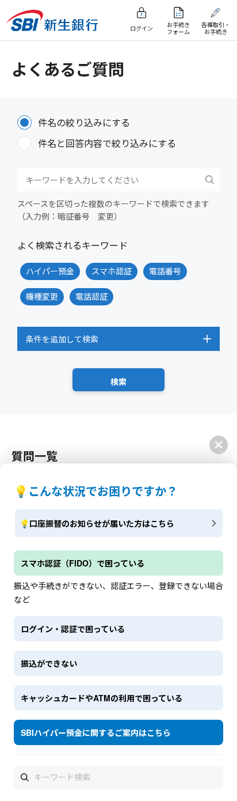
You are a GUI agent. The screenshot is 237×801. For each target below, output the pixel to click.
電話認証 (91, 296)
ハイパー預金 (50, 271)
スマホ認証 (111, 271)
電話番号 (165, 271)
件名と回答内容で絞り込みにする (107, 143)
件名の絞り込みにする (84, 122)
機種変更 (42, 296)
